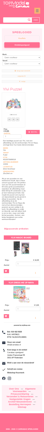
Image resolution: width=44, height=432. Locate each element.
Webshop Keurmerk (15, 373)
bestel (34, 132)
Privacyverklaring (20, 394)
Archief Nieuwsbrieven (20, 402)
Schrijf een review (14, 369)
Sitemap (22, 407)
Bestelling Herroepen (20, 404)
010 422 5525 (16, 332)
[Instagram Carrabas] (9, 378)
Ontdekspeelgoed (22, 45)
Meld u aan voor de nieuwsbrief (20, 363)
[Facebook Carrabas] (4, 378)
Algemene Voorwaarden (24, 390)
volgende (21, 76)
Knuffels (22, 38)
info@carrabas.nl (14, 345)
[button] (9, 119)
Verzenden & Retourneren (20, 396)
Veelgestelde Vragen (20, 399)
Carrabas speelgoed (15, 352)
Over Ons (14, 389)
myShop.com (26, 325)
